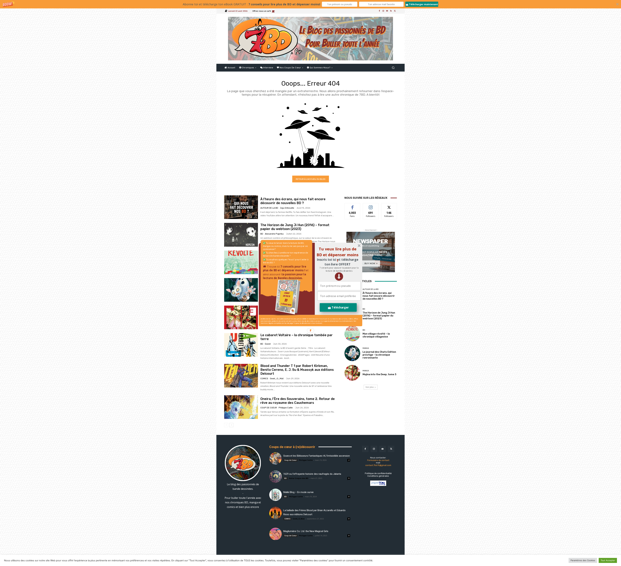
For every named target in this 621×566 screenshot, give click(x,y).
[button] (339, 269)
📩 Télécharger (338, 307)
